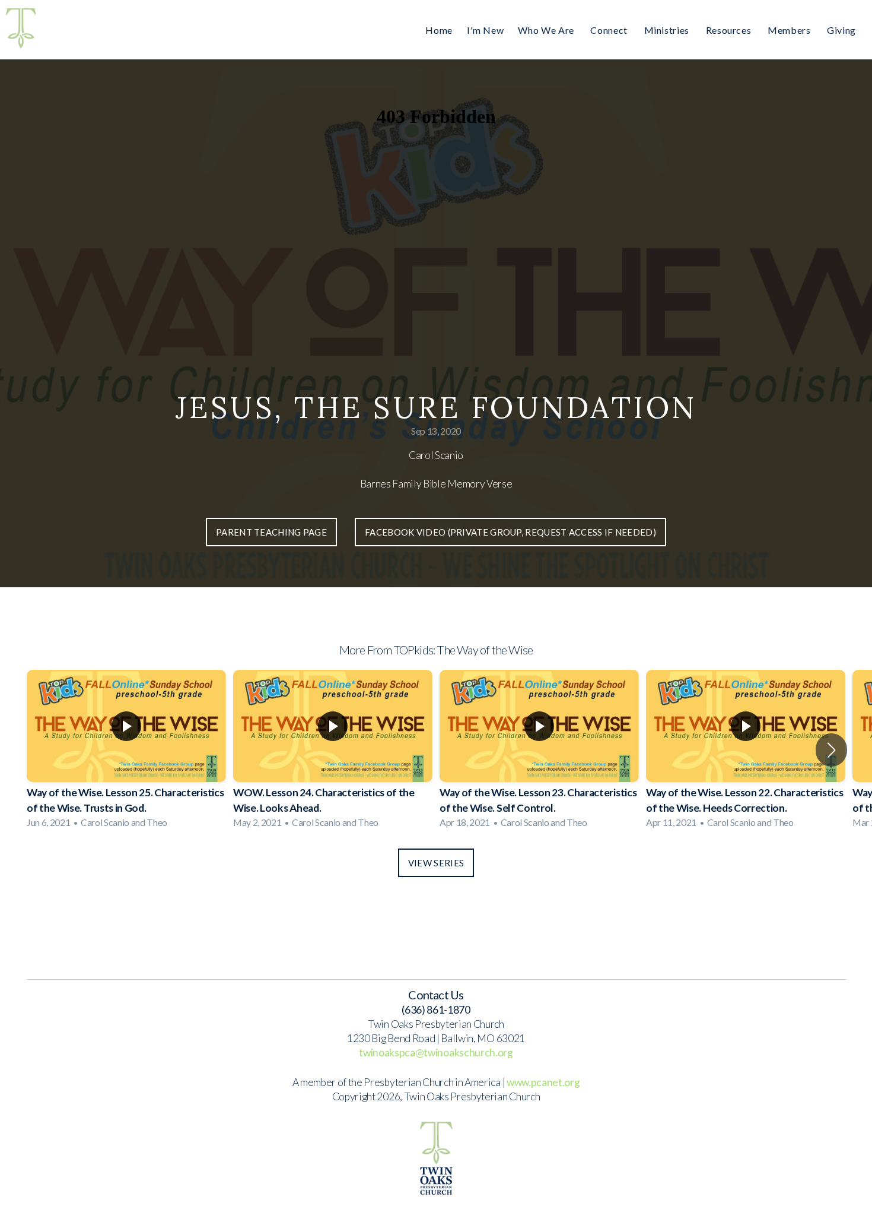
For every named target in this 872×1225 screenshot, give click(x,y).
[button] (831, 750)
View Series (436, 862)
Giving (841, 30)
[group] (126, 750)
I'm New (485, 30)
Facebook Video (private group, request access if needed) (510, 532)
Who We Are (547, 30)
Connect (609, 30)
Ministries (668, 30)
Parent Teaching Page (271, 532)
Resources (729, 30)
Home (439, 30)
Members (790, 30)
